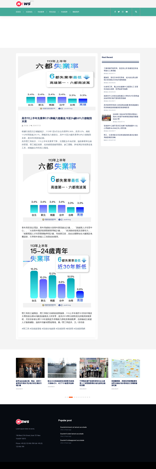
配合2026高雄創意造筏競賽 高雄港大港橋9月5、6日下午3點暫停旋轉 (29, 382)
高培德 (26, 125)
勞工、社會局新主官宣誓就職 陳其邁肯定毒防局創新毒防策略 (121, 136)
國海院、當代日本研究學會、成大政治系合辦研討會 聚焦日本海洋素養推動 (121, 78)
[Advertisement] (78, 32)
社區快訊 (29, 12)
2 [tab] (67, 397)
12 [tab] (89, 397)
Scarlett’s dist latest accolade (72, 434)
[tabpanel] (30, 373)
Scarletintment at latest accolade (73, 427)
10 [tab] (85, 397)
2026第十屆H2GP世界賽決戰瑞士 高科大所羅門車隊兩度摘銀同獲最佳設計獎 (125, 116)
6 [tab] (78, 397)
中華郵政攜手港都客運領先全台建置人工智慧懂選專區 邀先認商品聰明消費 (61, 383)
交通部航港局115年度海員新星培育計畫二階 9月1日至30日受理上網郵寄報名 (124, 383)
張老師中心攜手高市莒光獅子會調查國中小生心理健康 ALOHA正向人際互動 (121, 127)
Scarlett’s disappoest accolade (72, 440)
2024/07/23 (37, 125)
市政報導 (41, 12)
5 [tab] (76, 397)
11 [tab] (87, 397)
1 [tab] (65, 397)
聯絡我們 (76, 12)
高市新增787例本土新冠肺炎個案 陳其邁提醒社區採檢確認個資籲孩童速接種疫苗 (121, 106)
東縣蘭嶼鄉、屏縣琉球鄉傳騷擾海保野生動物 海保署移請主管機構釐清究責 (92, 383)
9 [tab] (83, 397)
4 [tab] (73, 397)
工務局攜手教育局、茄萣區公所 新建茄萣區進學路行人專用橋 (121, 69)
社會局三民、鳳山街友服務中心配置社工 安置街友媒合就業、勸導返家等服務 (121, 88)
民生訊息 (52, 12)
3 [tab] (69, 397)
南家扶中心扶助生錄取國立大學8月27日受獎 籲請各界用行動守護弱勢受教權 (121, 97)
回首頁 (18, 12)
